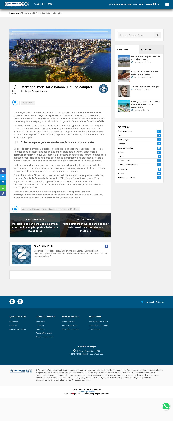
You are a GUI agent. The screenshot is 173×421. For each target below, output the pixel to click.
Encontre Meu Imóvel (17, 329)
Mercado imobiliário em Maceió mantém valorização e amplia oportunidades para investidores (35, 227)
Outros (121, 156)
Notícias (121, 152)
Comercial (13, 325)
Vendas (121, 173)
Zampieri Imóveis (39, 91)
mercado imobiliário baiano (69, 209)
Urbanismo (122, 169)
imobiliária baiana (33, 209)
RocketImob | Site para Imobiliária (96, 394)
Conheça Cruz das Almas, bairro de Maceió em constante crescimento (145, 104)
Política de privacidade (86, 392)
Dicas (120, 135)
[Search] (157, 35)
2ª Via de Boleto (95, 329)
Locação (121, 144)
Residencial (14, 322)
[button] (51, 4)
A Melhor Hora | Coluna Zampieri (145, 86)
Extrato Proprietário (69, 325)
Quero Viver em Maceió (128, 165)
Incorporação (123, 139)
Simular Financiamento (45, 337)
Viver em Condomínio (127, 177)
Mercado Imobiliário (126, 148)
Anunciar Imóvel (68, 322)
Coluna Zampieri (28, 103)
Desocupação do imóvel (98, 322)
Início (11, 13)
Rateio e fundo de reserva (99, 325)
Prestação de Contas (70, 329)
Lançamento (41, 329)
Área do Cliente (155, 302)
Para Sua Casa (124, 160)
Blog (17, 13)
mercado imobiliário (49, 209)
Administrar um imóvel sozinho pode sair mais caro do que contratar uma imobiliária (86, 227)
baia (23, 209)
